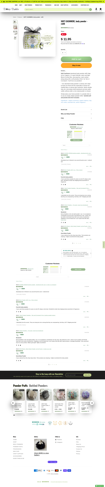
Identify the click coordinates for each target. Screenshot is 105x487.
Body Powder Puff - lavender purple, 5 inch (86, 401)
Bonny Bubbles (54, 473)
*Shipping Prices (80, 446)
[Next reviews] (91, 253)
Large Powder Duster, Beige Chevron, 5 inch (32, 401)
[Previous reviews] (62, 253)
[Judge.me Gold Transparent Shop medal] (60, 423)
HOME (16, 5)
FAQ (77, 442)
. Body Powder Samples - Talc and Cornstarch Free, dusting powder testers (37, 315)
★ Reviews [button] (103, 244)
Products (20, 17)
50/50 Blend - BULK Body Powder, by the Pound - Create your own (35, 349)
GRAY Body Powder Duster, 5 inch (46, 401)
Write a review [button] (76, 140)
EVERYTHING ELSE (85, 5)
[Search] (90, 9)
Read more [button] (63, 220)
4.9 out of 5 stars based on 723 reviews (59, 481)
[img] (64, 155)
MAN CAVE (56, 5)
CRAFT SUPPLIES (64, 5)
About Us (78, 444)
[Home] (11, 9)
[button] (64, 27)
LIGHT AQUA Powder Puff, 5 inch (73, 401)
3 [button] (76, 243)
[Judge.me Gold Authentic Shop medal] (55, 423)
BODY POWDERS (28, 5)
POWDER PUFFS (38, 5)
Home (14, 17)
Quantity (63, 49)
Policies (78, 451)
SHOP (20, 5)
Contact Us (79, 449)
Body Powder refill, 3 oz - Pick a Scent (73, 170)
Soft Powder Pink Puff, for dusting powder (59, 401)
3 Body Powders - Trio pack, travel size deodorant (76, 205)
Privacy (78, 453)
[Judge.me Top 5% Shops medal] (70, 423)
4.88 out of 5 (80, 127)
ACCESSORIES (74, 5)
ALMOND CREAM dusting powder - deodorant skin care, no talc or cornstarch (37, 284)
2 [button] (74, 243)
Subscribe (87, 375)
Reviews (78, 439)
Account (96, 9)
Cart (100, 9)
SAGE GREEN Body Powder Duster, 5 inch (19, 401)
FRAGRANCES (48, 5)
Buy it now (76, 65)
